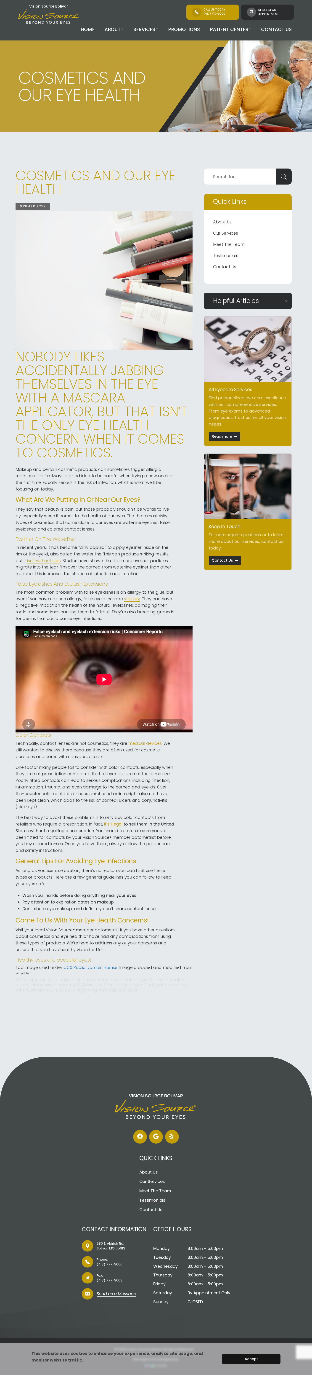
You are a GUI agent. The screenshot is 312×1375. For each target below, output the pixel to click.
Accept (251, 1359)
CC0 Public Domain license (90, 967)
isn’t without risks (44, 560)
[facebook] (140, 1137)
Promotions (184, 29)
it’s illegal (113, 824)
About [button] (113, 29)
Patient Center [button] (229, 29)
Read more (222, 436)
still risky (132, 599)
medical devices (145, 743)
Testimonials (225, 255)
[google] (156, 1137)
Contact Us (276, 29)
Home (88, 29)
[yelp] (172, 1137)
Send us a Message (116, 1294)
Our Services (225, 233)
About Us (222, 222)
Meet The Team (229, 244)
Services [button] (144, 29)
